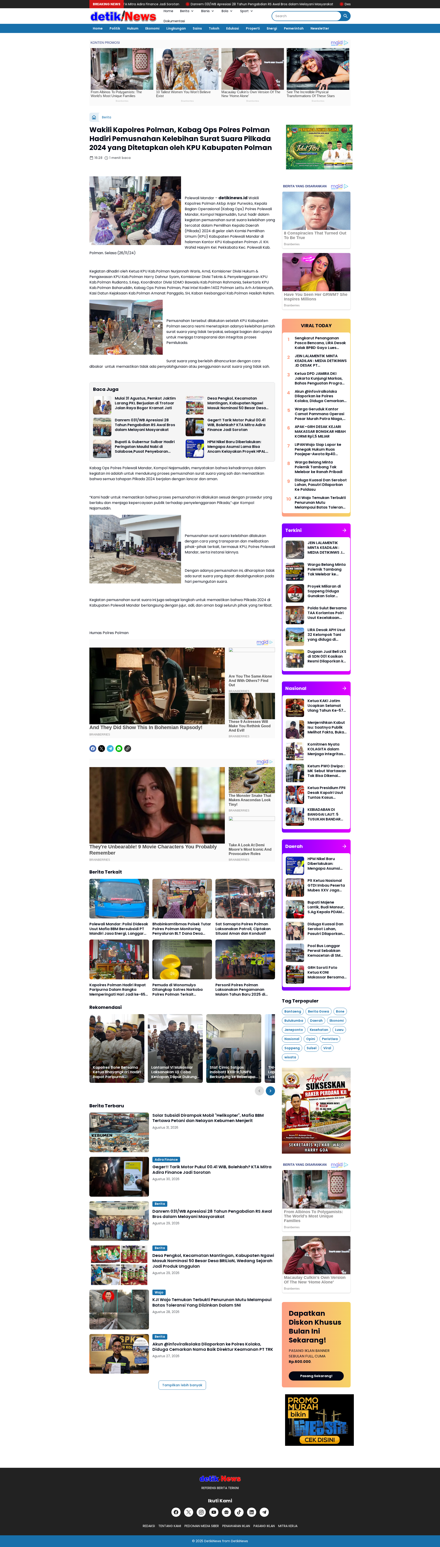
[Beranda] (94, 117)
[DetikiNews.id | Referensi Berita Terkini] (123, 16)
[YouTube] (213, 1512)
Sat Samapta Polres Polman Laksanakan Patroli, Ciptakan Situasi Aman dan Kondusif (243, 929)
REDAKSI (149, 1526)
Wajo (159, 1292)
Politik (115, 28)
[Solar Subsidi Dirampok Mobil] (119, 1132)
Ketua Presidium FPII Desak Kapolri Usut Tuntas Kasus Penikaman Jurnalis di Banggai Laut (326, 793)
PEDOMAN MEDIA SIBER (201, 1526)
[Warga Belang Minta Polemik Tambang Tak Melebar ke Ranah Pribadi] (295, 571)
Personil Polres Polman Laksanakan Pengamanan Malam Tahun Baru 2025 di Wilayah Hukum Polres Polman (243, 990)
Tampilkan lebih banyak (182, 1385)
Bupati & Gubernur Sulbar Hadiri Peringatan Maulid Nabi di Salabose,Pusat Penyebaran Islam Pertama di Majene (145, 447)
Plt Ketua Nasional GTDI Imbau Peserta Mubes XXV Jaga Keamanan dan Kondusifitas (326, 885)
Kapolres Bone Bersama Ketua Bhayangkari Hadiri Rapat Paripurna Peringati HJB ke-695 (117, 1072)
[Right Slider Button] (270, 1090)
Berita (184, 11)
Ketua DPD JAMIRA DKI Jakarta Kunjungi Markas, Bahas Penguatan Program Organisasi (320, 378)
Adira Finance (166, 1159)
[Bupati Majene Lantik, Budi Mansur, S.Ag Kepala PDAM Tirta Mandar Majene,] (295, 909)
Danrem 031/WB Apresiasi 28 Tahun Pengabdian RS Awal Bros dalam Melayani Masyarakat (175, 4)
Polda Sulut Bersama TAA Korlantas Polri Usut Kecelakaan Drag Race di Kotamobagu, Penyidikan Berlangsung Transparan (327, 613)
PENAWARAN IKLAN (236, 1526)
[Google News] (226, 1512)
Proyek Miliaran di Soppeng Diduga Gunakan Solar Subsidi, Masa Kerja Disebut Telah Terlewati (326, 591)
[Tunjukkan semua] (344, 530)
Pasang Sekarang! (316, 1376)
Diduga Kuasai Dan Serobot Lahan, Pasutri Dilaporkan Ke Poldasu (321, 485)
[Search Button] (345, 16)
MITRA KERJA (287, 1526)
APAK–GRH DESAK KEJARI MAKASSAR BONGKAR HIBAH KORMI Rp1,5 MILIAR (320, 432)
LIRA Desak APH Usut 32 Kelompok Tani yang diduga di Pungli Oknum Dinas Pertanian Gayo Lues (327, 635)
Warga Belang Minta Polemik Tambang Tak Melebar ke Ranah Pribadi (318, 467)
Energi (272, 28)
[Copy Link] (127, 748)
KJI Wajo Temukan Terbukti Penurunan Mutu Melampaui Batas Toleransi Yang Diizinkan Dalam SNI (212, 1302)
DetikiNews (212, 1541)
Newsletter (320, 28)
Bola (225, 11)
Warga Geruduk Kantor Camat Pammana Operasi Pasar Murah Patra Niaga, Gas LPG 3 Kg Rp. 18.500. (319, 414)
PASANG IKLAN (264, 1526)
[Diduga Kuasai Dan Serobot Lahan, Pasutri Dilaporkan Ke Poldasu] (295, 931)
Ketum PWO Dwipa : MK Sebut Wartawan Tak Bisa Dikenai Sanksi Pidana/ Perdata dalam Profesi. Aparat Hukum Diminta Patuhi (327, 771)
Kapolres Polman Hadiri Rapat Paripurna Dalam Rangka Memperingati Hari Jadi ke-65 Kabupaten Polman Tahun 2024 (119, 990)
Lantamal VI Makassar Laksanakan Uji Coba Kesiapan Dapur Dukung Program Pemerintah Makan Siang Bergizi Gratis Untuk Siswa (174, 1072)
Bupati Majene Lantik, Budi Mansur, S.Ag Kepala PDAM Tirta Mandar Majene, (326, 907)
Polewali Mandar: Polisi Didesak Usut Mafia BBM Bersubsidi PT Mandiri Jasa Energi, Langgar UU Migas (118, 929)
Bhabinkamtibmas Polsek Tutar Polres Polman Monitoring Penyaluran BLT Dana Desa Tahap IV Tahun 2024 (181, 929)
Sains (197, 28)
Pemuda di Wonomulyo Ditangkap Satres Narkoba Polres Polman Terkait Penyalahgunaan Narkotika (178, 990)
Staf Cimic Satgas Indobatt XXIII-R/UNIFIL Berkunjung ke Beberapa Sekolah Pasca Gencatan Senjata (233, 1072)
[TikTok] (239, 1512)
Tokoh (214, 28)
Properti (253, 28)
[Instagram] (201, 1512)
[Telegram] (110, 748)
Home (168, 11)
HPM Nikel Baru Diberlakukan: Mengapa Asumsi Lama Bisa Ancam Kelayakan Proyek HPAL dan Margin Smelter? (236, 447)
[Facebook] (92, 748)
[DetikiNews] (220, 1478)
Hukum (132, 28)
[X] (101, 748)
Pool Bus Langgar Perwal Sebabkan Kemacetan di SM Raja (324, 951)
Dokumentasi (174, 21)
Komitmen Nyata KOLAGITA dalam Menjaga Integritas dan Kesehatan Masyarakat (325, 749)
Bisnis (205, 11)
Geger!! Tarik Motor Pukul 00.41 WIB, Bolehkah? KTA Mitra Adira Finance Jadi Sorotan (236, 425)
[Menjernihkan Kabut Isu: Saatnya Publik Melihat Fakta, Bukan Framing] (295, 729)
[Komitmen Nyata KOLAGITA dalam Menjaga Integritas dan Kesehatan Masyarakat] (295, 751)
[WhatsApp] (119, 748)
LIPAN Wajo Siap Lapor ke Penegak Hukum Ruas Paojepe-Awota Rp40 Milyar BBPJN (318, 449)
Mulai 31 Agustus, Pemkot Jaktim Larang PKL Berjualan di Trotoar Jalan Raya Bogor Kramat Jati (145, 403)
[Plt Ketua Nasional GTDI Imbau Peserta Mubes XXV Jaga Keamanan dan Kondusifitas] (295, 887)
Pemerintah (294, 28)
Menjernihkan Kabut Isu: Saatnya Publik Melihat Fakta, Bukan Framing (327, 727)
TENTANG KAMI (169, 1526)
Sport (244, 11)
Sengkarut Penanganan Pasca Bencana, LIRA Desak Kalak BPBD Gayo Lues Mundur (320, 343)
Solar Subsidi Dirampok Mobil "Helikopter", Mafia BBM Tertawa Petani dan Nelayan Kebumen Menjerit (208, 1118)
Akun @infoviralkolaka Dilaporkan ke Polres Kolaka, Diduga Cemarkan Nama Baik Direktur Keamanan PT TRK (212, 1346)
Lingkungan (176, 28)
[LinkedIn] (251, 1512)
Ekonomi (152, 28)
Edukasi (232, 28)
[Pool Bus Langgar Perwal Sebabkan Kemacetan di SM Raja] (295, 953)
